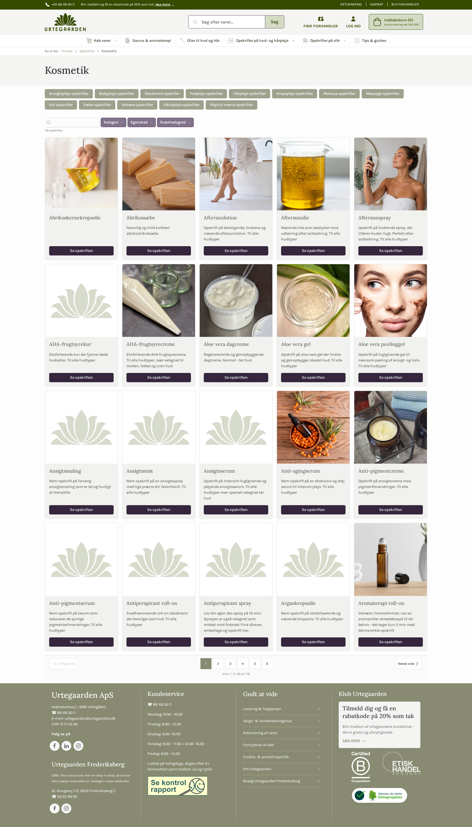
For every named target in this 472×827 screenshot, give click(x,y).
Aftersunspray (374, 217)
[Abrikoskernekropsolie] (81, 174)
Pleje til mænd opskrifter (231, 104)
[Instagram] (78, 746)
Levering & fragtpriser (262, 709)
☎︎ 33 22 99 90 (64, 796)
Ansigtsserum (219, 471)
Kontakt (376, 4)
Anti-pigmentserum (72, 603)
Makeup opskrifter (339, 93)
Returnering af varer (260, 733)
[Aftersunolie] (313, 174)
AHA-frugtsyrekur (70, 344)
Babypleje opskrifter (116, 93)
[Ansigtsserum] (236, 427)
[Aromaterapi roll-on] (390, 559)
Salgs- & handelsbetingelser (267, 721)
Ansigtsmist (139, 471)
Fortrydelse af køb (258, 745)
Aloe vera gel (296, 344)
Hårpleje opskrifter (249, 93)
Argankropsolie (298, 603)
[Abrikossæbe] (158, 174)
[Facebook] (55, 746)
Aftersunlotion (220, 217)
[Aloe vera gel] (313, 300)
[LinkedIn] (66, 746)
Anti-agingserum (300, 471)
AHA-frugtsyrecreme (150, 344)
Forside (66, 51)
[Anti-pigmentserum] (81, 559)
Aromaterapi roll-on (381, 603)
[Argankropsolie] (313, 559)
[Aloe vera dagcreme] (236, 300)
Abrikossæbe (140, 217)
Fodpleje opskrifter (206, 93)
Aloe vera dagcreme (226, 344)
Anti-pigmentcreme (381, 471)
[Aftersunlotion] (236, 174)
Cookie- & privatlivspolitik (266, 757)
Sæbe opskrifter (97, 104)
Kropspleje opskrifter (294, 93)
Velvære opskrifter (137, 104)
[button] (101, 40)
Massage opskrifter (382, 93)
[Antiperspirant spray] (236, 559)
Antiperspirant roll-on (151, 603)
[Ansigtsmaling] (81, 427)
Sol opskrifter (61, 104)
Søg (274, 21)
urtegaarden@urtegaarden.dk (90, 718)
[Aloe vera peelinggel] (390, 300)
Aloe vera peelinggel (381, 344)
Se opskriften (81, 250)
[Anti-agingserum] (313, 427)
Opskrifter (87, 51)
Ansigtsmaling (65, 471)
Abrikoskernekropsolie (75, 217)
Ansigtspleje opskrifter (68, 93)
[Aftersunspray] (390, 174)
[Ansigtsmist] (158, 427)
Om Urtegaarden (257, 769)
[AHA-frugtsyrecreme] (158, 300)
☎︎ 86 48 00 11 (64, 712)
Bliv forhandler (405, 4)
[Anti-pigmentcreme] (390, 427)
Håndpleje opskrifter (181, 104)
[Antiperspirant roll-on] (158, 559)
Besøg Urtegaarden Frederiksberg (271, 781)
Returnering (351, 4)
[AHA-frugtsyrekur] (81, 300)
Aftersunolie (295, 217)
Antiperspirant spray (227, 603)
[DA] (65, 22)
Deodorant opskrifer (162, 93)
